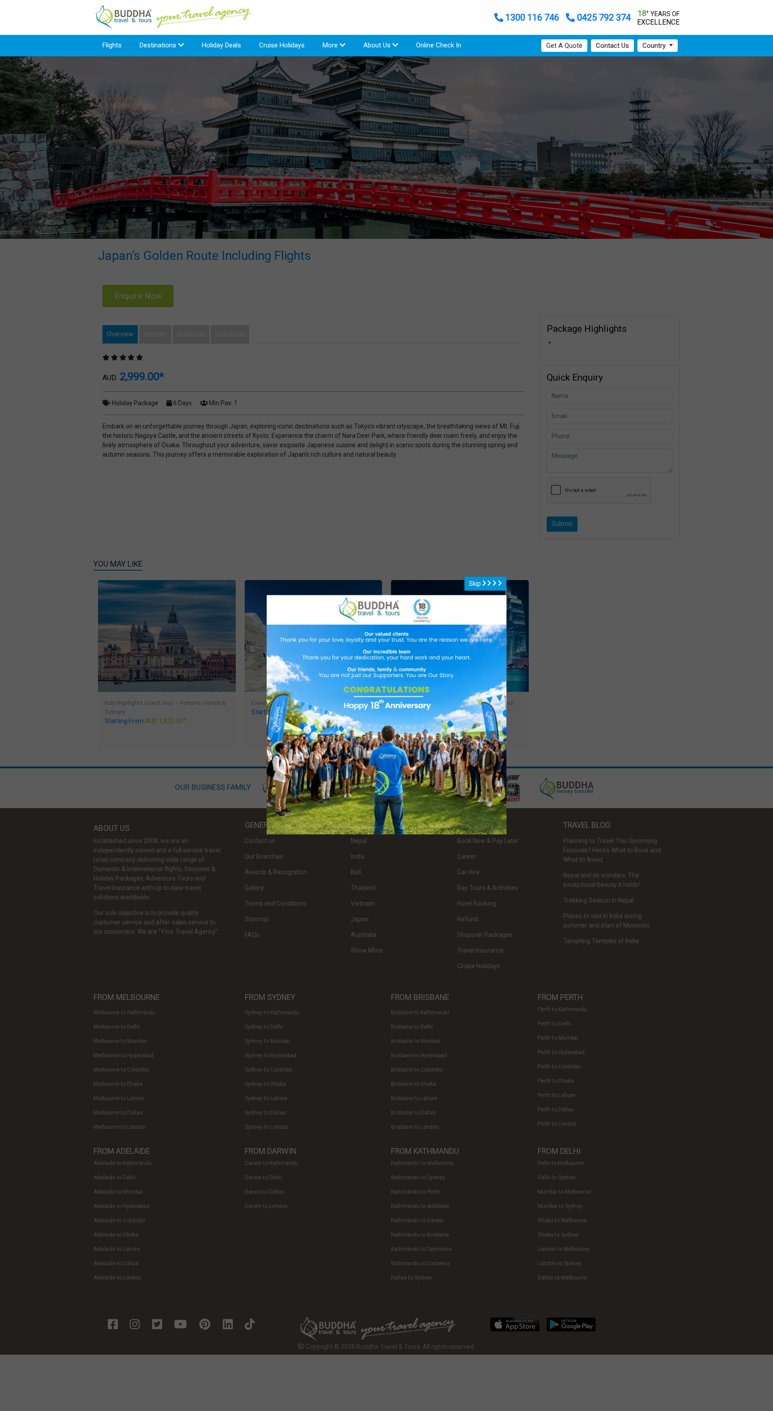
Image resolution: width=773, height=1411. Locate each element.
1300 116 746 (532, 17)
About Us (377, 45)
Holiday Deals (221, 45)
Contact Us (612, 46)
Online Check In (438, 45)
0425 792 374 (603, 17)
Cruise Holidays (282, 45)
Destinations (159, 45)
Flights (116, 45)
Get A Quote (564, 46)
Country (654, 46)
